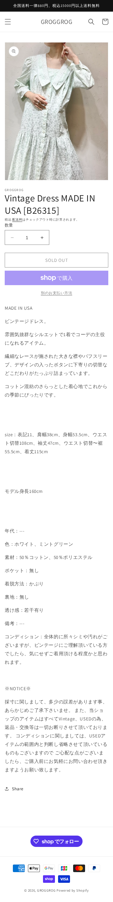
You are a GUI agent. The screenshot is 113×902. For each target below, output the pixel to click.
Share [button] (18, 789)
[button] (8, 22)
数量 (9, 225)
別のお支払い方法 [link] (56, 292)
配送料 (17, 219)
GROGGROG (46, 890)
